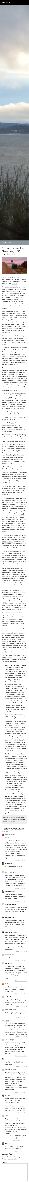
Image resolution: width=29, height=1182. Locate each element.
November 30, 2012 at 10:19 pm (20, 1140)
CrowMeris (8, 1059)
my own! (15, 402)
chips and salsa (22, 383)
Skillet (20, 729)
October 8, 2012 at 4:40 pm (21, 914)
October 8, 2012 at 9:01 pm (21, 1036)
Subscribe (12, 817)
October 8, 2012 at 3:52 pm (21, 901)
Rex (24, 535)
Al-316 (6, 1116)
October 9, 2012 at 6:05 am (21, 1056)
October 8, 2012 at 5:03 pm (21, 951)
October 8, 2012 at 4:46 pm (21, 929)
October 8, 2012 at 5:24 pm (21, 960)
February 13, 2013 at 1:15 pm (20, 1151)
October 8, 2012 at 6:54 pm (21, 993)
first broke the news (16, 417)
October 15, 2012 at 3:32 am (21, 1112)
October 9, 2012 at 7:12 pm (21, 1066)
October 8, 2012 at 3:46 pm (21, 869)
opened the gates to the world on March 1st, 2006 (14, 355)
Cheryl (7, 1020)
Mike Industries (6, 2)
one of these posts (19, 277)
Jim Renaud (8, 984)
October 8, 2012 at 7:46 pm (21, 1017)
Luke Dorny (8, 834)
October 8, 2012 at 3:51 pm (21, 888)
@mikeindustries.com (9, 821)
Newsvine (14, 283)
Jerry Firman (8, 872)
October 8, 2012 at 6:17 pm (21, 980)
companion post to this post (13, 657)
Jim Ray (17, 537)
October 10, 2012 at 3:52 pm (21, 1092)
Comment (5, 1162)
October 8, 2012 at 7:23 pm (21, 1006)
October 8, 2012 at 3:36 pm (21, 860)
